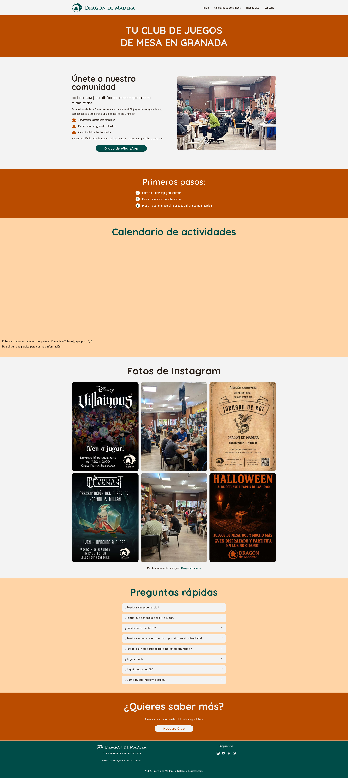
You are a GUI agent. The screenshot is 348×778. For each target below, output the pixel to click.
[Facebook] (229, 753)
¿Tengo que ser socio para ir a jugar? (149, 617)
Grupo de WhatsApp (121, 148)
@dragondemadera (191, 567)
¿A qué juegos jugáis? (139, 669)
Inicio (206, 7)
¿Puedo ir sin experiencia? (142, 607)
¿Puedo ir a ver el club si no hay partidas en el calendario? (163, 638)
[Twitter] (223, 753)
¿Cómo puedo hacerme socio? (145, 679)
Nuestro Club (252, 7)
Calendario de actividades (227, 7)
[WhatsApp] (234, 753)
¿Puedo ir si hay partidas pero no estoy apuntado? (158, 648)
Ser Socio (269, 7)
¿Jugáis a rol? (134, 659)
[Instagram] (218, 753)
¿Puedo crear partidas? (140, 628)
